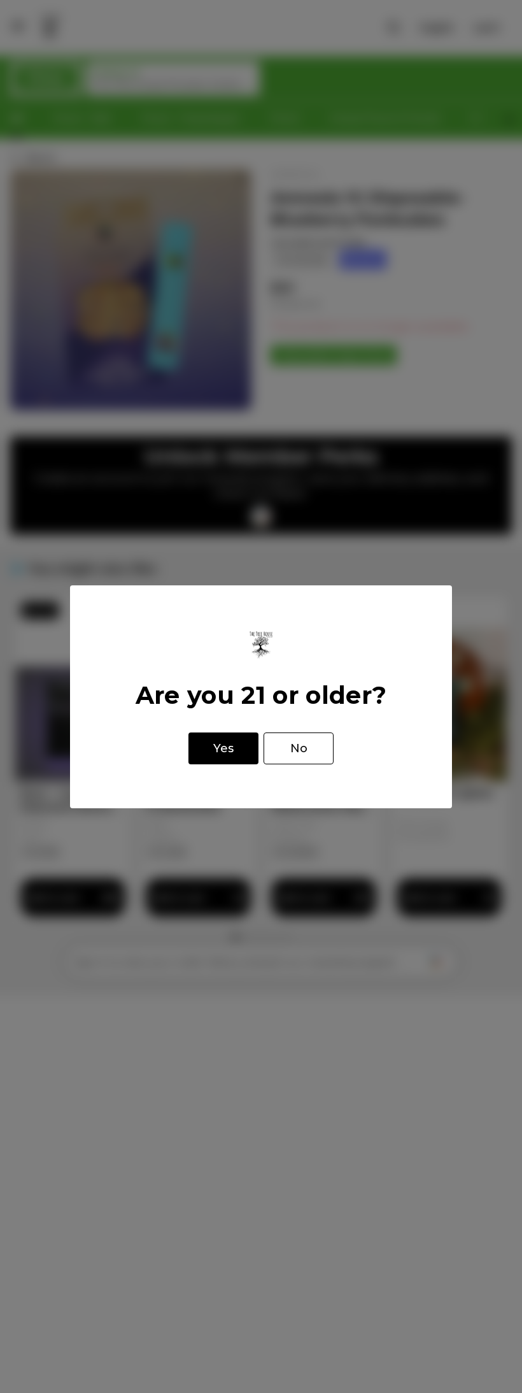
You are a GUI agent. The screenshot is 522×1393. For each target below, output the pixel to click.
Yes (223, 748)
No (298, 748)
